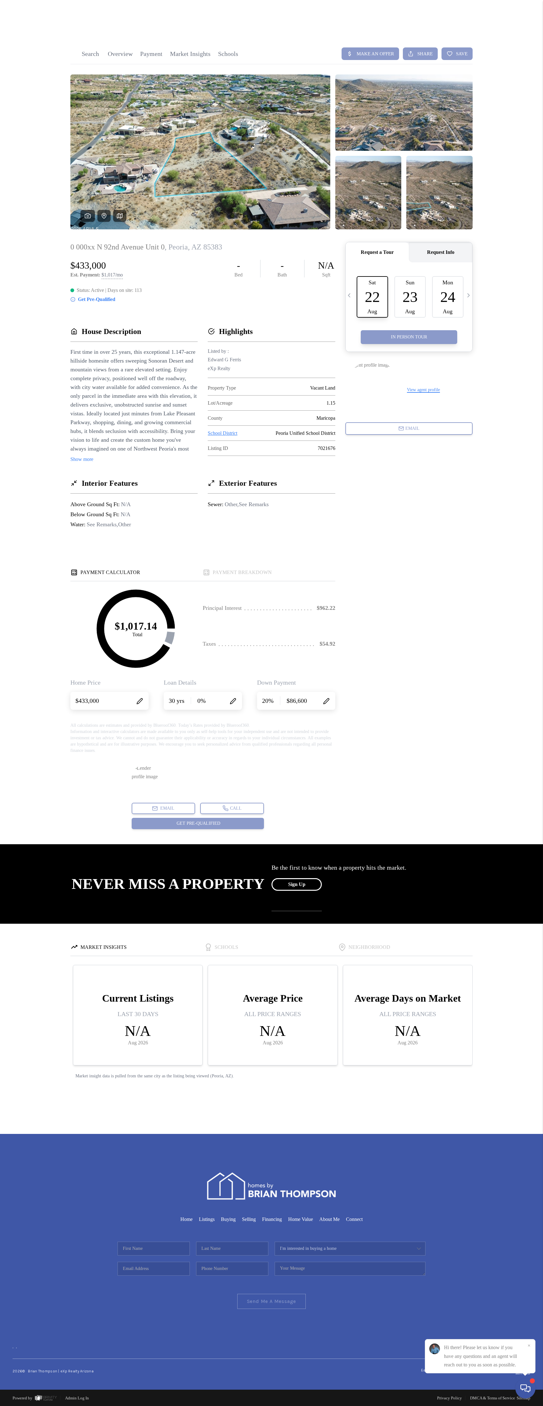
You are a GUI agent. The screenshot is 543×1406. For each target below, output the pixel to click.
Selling (249, 1219)
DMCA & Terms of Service (492, 1398)
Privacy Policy (449, 1398)
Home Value (300, 1219)
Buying (228, 1219)
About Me (329, 1219)
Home (186, 1219)
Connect (354, 1219)
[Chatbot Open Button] (525, 1388)
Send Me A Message (271, 1301)
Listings (207, 1219)
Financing (272, 1219)
